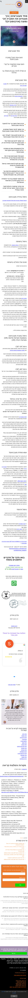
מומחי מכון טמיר (11, 684)
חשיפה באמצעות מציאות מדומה (17, 350)
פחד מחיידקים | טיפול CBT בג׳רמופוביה (16, 857)
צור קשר (13, 953)
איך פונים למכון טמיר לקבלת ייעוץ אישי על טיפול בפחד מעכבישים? (13, 136)
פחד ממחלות (24, 755)
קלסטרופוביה (24, 741)
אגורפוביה (24, 739)
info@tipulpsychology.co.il (20, 972)
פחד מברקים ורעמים (22, 746)
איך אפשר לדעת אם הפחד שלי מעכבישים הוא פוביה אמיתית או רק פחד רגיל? (13, 142)
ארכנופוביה (24, 769)
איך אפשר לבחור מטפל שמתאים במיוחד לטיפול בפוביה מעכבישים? (13, 130)
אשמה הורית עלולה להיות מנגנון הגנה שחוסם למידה (14, 916)
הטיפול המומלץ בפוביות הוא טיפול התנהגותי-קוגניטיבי (14, 200)
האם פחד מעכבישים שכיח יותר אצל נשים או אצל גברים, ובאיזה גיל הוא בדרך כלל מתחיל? (13, 157)
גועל (25, 484)
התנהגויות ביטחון (19, 96)
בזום (22, 569)
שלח (20, 885)
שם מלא (23, 871)
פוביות (21, 837)
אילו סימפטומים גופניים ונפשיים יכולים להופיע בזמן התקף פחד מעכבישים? (14, 150)
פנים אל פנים (15, 569)
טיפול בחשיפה (15, 245)
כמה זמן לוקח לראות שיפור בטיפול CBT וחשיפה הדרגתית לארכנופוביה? (13, 165)
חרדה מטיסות (13, 105)
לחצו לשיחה (14, 12)
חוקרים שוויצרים (23, 416)
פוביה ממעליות (23, 751)
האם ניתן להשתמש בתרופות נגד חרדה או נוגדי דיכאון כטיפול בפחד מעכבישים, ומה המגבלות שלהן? (13, 173)
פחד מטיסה (24, 748)
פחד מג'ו (15, 115)
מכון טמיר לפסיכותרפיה (10, 4)
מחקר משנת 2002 (22, 481)
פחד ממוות (24, 735)
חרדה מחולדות (23, 758)
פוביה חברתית (23, 737)
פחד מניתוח (24, 750)
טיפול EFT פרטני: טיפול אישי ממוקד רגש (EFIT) (15, 908)
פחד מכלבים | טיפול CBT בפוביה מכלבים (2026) (14, 852)
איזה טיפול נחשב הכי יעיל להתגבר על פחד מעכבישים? (13, 124)
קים (12, 115)
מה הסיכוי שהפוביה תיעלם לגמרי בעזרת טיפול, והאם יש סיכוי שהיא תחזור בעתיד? (13, 188)
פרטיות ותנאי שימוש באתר (20, 975)
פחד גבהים (24, 744)
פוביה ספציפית (22, 523)
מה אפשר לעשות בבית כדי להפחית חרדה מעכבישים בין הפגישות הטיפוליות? (13, 180)
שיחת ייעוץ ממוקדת (14, 565)
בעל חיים (6, 115)
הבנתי (14, 996)
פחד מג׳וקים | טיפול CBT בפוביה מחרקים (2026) (14, 859)
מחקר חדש (24, 298)
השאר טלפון (22, 877)
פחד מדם (24, 734)
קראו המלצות (14, 626)
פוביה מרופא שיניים (22, 753)
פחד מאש (24, 743)
